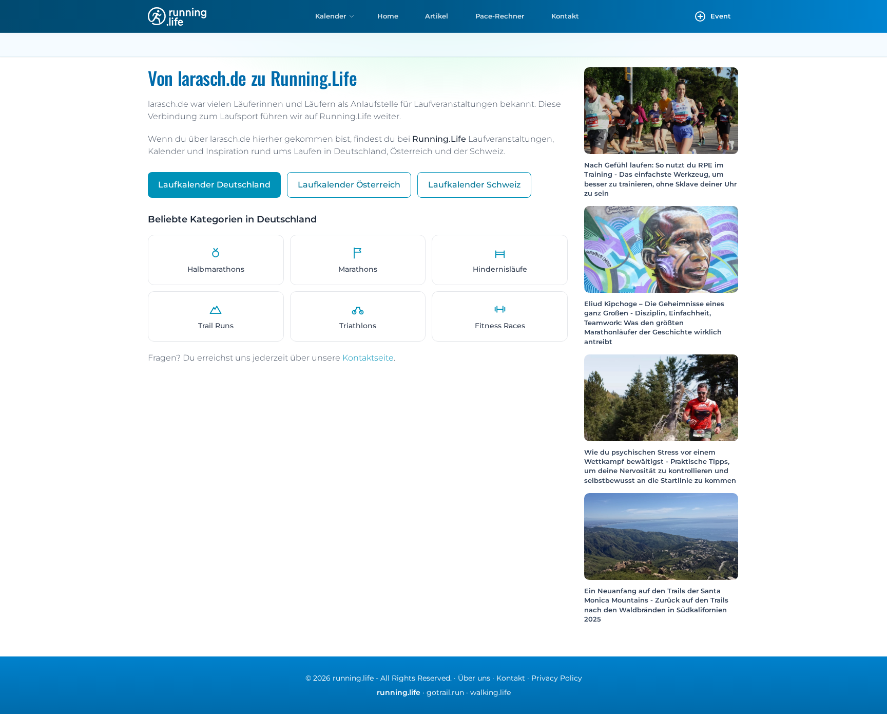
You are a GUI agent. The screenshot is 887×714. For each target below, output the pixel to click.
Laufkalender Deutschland (214, 185)
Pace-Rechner (499, 16)
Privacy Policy (556, 678)
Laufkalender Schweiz (474, 185)
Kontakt (565, 16)
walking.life (490, 692)
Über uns (474, 678)
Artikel (436, 16)
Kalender (330, 16)
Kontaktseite (368, 358)
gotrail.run (445, 692)
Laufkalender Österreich (349, 185)
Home (387, 16)
